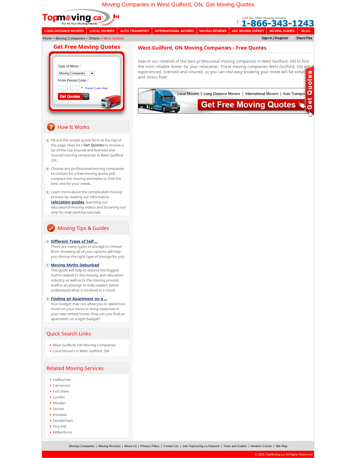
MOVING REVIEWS (212, 31)
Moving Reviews (109, 446)
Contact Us (171, 446)
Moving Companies (70, 38)
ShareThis (304, 38)
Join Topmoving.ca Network (201, 446)
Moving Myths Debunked (75, 265)
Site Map (281, 446)
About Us (130, 446)
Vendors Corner (261, 446)
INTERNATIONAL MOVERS (174, 31)
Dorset (58, 408)
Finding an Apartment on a (79, 298)
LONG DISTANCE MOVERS (64, 31)
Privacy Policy (150, 446)
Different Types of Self (74, 241)
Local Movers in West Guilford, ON (81, 350)
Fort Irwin (61, 391)
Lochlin (59, 397)
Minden (59, 402)
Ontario (94, 38)
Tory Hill (59, 426)
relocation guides (67, 202)
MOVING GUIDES (282, 31)
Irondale (60, 414)
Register (281, 38)
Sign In (267, 38)
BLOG (306, 31)
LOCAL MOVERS (102, 31)
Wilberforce (62, 432)
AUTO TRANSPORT (134, 31)
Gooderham (63, 420)
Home (47, 38)
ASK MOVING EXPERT (248, 31)
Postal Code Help (96, 88)
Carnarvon (61, 385)
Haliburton (62, 379)
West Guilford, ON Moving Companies (84, 344)
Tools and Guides (235, 446)
